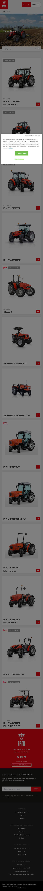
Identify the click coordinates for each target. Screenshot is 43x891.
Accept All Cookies (21, 153)
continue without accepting (32, 135)
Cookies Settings (19, 159)
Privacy (11, 148)
